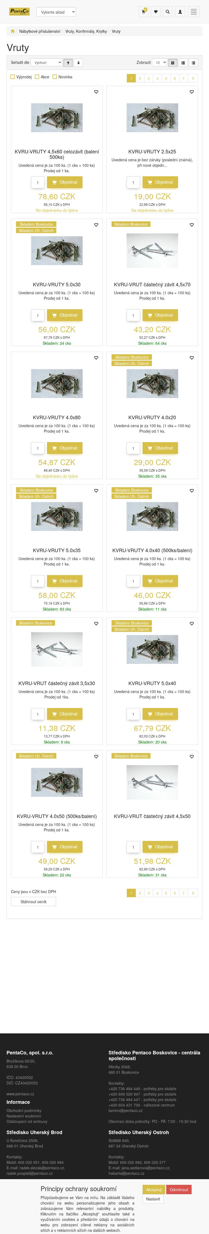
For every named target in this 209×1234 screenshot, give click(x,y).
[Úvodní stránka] (12, 31)
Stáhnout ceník (34, 901)
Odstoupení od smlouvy (27, 1121)
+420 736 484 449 (124, 1088)
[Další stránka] (193, 78)
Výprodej (24, 76)
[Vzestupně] (68, 63)
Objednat (68, 182)
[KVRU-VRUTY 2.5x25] (152, 117)
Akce (45, 76)
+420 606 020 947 (124, 1094)
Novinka (65, 76)
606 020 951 (29, 1162)
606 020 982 (131, 1162)
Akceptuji (154, 1189)
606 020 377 (155, 1162)
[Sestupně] (78, 63)
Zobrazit (144, 62)
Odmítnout (179, 1189)
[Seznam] (183, 63)
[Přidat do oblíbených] (96, 92)
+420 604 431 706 (124, 1105)
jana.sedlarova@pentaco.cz (146, 1167)
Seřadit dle (20, 62)
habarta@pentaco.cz (127, 1173)
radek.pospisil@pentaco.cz (30, 1173)
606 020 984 (53, 1162)
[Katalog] (172, 63)
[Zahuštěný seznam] (193, 63)
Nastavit (153, 1199)
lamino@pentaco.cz (126, 1110)
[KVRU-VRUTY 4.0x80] (57, 383)
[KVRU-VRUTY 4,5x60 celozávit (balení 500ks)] (57, 117)
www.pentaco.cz (20, 1093)
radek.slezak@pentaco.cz (42, 1167)
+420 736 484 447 (124, 1099)
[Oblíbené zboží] (156, 11)
